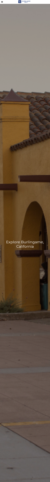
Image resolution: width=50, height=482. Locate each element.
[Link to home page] (25, 1)
